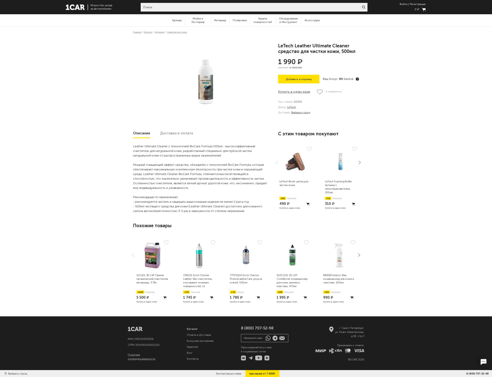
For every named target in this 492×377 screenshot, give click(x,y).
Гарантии (192, 347)
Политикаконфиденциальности (141, 356)
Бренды (177, 20)
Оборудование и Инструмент (288, 20)
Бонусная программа (200, 341)
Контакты (193, 358)
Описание (141, 133)
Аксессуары (312, 20)
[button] (363, 7)
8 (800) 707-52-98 (477, 373)
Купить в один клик (294, 92)
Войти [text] (403, 4)
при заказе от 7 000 (262, 373)
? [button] (357, 79)
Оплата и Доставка (199, 335)
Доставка (176, 133)
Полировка (240, 20)
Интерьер (220, 20)
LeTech (291, 107)
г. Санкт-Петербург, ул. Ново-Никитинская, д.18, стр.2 (349, 332)
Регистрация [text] (418, 4)
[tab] (141, 133)
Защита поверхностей (262, 20)
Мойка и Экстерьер (198, 20)
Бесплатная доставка (228, 373)
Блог (190, 352)
